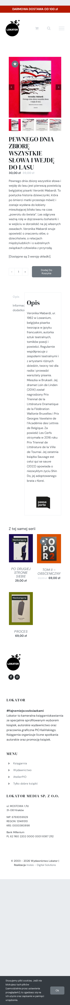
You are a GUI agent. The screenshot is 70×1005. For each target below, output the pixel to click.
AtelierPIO (20, 777)
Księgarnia (20, 763)
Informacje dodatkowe (17, 308)
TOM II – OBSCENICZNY (49, 572)
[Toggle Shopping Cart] (37, 28)
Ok (57, 990)
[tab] (15, 296)
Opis (16, 297)
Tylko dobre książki (25, 783)
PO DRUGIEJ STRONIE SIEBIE (21, 573)
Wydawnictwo (22, 770)
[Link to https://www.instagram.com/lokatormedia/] (17, 677)
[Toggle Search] (49, 28)
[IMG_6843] (35, 87)
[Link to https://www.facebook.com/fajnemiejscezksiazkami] (11, 677)
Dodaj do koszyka (46, 271)
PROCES (21, 631)
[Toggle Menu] (62, 28)
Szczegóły (21, 549)
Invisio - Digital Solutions (41, 865)
